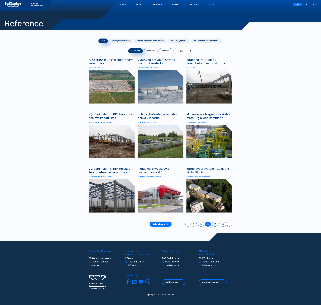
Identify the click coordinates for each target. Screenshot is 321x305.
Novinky (175, 4)
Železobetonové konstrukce (207, 41)
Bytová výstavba (178, 41)
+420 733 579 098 (210, 262)
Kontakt (212, 4)
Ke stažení (194, 4)
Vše (103, 41)
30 (223, 224)
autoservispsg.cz (211, 282)
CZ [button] (313, 4)
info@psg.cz (134, 265)
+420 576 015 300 (99, 262)
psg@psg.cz (97, 265)
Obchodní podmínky (96, 283)
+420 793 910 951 (173, 262)
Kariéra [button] (297, 4)
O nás (121, 4)
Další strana (159, 224)
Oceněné (165, 50)
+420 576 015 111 (136, 262)
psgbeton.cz (171, 282)
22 (201, 224)
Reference (157, 4)
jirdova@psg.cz (209, 265)
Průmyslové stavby (121, 41)
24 (215, 224)
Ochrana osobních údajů (97, 286)
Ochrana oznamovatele (97, 288)
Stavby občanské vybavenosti (150, 41)
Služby (138, 4)
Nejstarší (151, 50)
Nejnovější (135, 50)
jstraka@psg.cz (172, 265)
